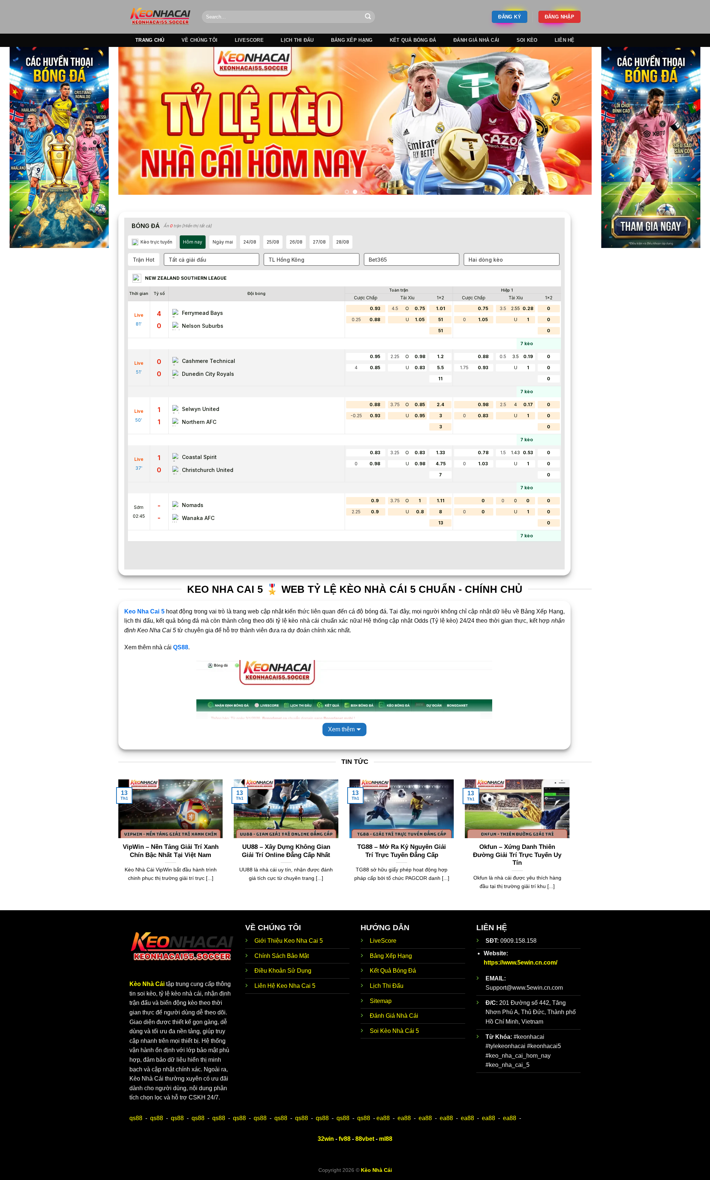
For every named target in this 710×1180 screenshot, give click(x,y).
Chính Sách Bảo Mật (281, 956)
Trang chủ (149, 40)
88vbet (364, 1139)
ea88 (383, 1118)
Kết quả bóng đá (413, 40)
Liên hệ (565, 40)
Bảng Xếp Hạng (391, 956)
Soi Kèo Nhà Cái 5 (394, 1031)
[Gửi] (368, 17)
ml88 (385, 1139)
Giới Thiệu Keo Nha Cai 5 (288, 941)
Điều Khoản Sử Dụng (282, 971)
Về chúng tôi (199, 40)
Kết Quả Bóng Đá (393, 971)
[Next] (572, 124)
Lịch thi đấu (297, 40)
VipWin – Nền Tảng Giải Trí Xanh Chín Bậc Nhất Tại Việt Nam (171, 850)
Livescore (249, 40)
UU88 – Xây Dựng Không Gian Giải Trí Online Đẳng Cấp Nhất (286, 850)
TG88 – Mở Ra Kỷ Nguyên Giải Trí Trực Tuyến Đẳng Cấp (401, 850)
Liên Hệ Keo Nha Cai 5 (284, 986)
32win (326, 1139)
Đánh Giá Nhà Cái (476, 40)
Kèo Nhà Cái (147, 984)
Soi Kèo (527, 40)
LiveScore (383, 941)
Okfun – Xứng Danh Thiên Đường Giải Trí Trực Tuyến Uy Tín (517, 854)
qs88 (135, 1118)
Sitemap (381, 1001)
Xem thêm (341, 729)
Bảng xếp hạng (351, 40)
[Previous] (137, 124)
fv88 (345, 1139)
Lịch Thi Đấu (386, 986)
